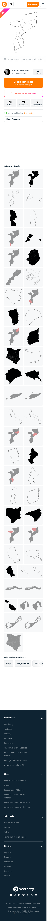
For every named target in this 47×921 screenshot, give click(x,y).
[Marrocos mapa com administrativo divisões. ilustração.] (13, 374)
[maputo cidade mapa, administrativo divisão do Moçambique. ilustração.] (13, 235)
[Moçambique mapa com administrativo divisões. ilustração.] (13, 176)
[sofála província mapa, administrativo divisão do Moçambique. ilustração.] (13, 710)
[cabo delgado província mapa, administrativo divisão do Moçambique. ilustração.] (13, 492)
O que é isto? (28, 113)
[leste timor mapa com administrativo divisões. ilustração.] (23, 611)
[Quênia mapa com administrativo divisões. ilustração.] (13, 393)
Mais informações (13, 117)
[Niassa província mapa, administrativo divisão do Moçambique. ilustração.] (13, 413)
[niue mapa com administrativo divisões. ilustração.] (13, 354)
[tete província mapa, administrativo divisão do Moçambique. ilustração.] (13, 591)
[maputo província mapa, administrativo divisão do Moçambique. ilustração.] (13, 255)
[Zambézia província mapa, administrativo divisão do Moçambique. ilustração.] (13, 472)
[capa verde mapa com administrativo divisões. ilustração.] (13, 551)
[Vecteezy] (4, 4)
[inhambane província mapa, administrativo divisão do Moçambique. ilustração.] (13, 453)
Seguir (38, 73)
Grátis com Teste (23, 83)
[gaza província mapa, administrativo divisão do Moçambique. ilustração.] (13, 433)
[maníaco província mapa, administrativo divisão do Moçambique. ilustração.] (13, 770)
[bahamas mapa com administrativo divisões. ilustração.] (23, 631)
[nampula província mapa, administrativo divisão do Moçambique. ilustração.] (13, 651)
